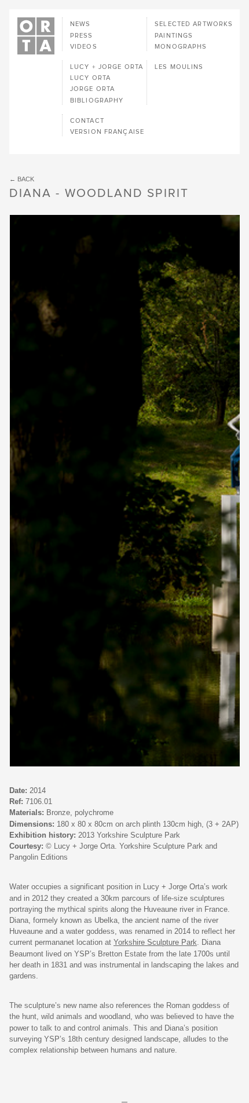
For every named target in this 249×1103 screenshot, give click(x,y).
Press (81, 35)
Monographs (181, 46)
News (80, 24)
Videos (83, 46)
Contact (87, 121)
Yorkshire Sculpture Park (155, 942)
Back (25, 179)
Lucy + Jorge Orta (106, 67)
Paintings (174, 35)
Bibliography (96, 100)
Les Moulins (179, 67)
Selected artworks (194, 24)
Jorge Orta (92, 89)
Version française (107, 132)
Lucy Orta (90, 78)
